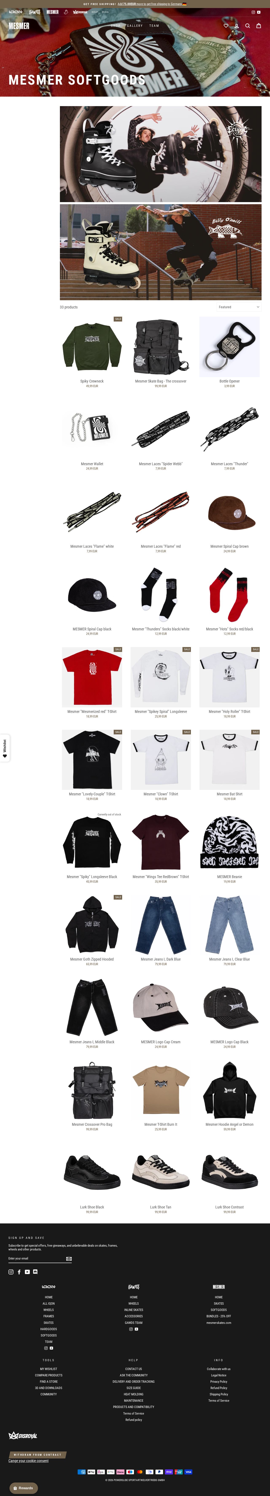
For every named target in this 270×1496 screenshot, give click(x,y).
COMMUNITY (48, 1394)
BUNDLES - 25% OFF (219, 1316)
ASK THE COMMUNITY (134, 1375)
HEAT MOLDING (133, 1394)
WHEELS (48, 1310)
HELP (95, 12)
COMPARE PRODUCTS (48, 1375)
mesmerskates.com (219, 1323)
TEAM (154, 26)
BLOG (105, 12)
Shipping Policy (219, 1394)
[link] (161, 154)
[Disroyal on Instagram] (11, 1271)
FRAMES (48, 1316)
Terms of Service (133, 1413)
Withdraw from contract (38, 1454)
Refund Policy (219, 1388)
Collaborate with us (219, 1369)
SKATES (49, 1323)
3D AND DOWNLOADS (48, 1388)
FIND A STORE (49, 1382)
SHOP (116, 26)
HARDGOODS (48, 1329)
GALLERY (135, 26)
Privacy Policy (218, 1382)
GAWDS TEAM (133, 1323)
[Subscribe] (69, 1258)
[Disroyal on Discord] (35, 1271)
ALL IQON (49, 1303)
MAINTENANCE (133, 1401)
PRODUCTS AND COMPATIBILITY (133, 1407)
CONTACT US (133, 1369)
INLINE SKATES (133, 1310)
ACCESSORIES (134, 1316)
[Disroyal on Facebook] (19, 1271)
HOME (49, 1297)
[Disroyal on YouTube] (27, 1271)
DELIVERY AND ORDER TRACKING (134, 1382)
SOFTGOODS (49, 1335)
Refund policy (134, 1420)
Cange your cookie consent (28, 1460)
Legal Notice (218, 1375)
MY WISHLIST (48, 1369)
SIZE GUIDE (134, 1388)
